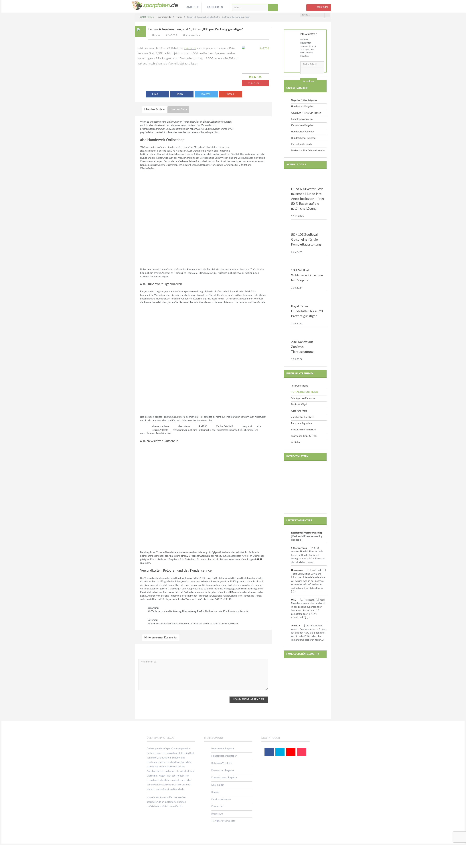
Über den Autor (178, 109)
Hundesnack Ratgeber (302, 106)
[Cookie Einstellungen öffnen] (8, 840)
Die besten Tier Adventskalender (308, 151)
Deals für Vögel (299, 404)
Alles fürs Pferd (299, 411)
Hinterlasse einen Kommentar (160, 637)
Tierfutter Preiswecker (223, 821)
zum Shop (254, 83)
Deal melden (217, 785)
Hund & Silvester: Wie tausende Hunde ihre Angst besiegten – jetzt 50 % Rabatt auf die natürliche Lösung (307, 198)
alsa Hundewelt (157, 125)
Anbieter (192, 7)
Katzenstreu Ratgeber (302, 125)
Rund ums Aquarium (301, 423)
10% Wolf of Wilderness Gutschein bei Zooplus (307, 275)
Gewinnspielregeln (221, 799)
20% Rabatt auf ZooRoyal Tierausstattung (302, 347)
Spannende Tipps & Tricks (304, 436)
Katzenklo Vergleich (301, 144)
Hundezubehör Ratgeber (303, 138)
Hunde (156, 35)
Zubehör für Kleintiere (302, 417)
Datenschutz (217, 806)
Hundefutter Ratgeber (302, 132)
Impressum (217, 814)
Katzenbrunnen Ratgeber (224, 778)
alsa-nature (190, 48)
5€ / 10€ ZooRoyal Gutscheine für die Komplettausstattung (306, 239)
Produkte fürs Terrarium (303, 430)
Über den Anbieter (154, 109)
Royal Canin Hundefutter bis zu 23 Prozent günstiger (307, 311)
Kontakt (215, 792)
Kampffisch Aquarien (302, 119)
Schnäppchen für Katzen (303, 398)
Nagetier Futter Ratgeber (304, 100)
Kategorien (215, 7)
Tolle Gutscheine (299, 386)
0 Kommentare (191, 35)
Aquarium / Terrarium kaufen (306, 113)
